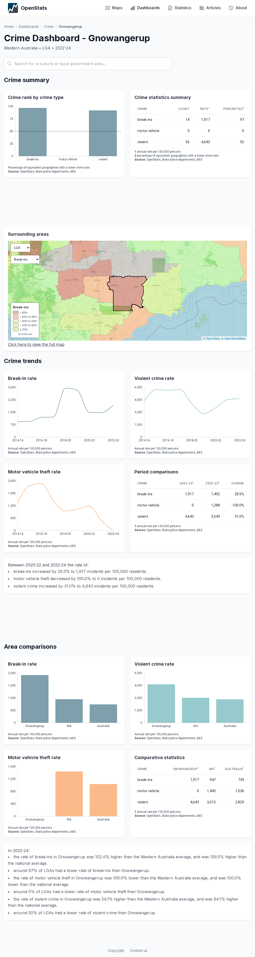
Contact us (138, 950)
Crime (49, 26)
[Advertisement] (127, 202)
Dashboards (29, 26)
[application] (64, 134)
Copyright (116, 950)
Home (9, 26)
